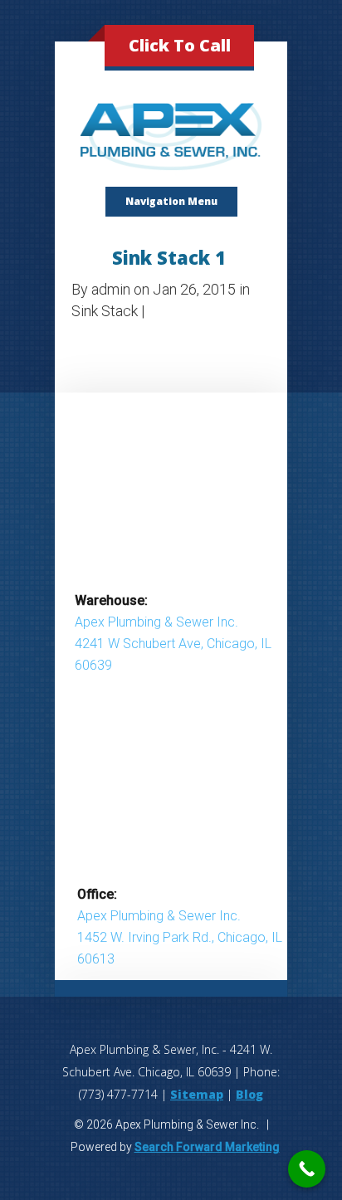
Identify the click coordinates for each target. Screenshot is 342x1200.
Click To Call (180, 45)
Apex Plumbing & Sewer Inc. (156, 622)
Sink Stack (104, 311)
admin (110, 289)
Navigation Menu (171, 201)
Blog (249, 1094)
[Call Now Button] (306, 1169)
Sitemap (196, 1094)
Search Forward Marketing (207, 1147)
